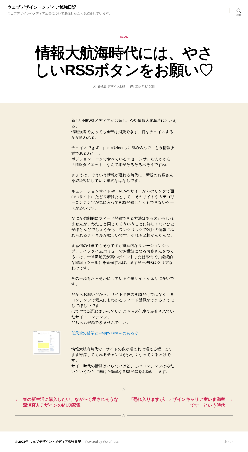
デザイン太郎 (116, 86)
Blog (124, 36)
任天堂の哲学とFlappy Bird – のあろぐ (105, 333)
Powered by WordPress (102, 441)
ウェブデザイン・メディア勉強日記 (41, 7)
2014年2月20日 (145, 86)
